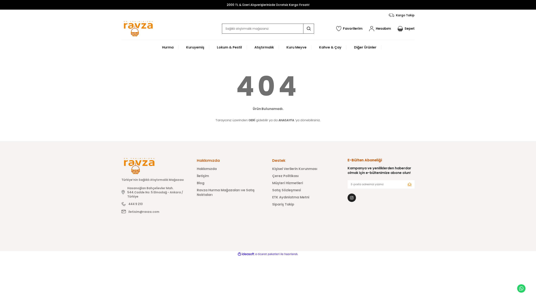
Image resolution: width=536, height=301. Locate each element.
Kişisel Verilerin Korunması (294, 169)
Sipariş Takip (283, 204)
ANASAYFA (286, 120)
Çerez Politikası (285, 176)
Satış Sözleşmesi (286, 190)
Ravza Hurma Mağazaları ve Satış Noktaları (226, 192)
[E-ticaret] (267, 254)
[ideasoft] (246, 254)
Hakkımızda (207, 169)
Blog (200, 183)
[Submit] (409, 184)
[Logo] (138, 29)
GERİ (252, 120)
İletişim (203, 176)
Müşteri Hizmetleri (287, 183)
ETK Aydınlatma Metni (290, 197)
